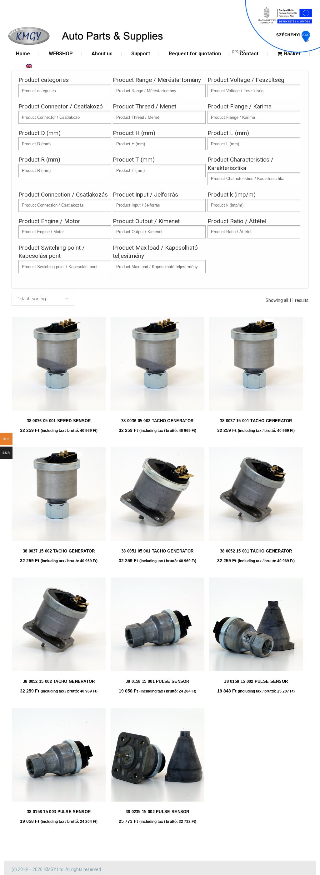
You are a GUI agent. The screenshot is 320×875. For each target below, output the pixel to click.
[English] (28, 66)
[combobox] (43, 299)
